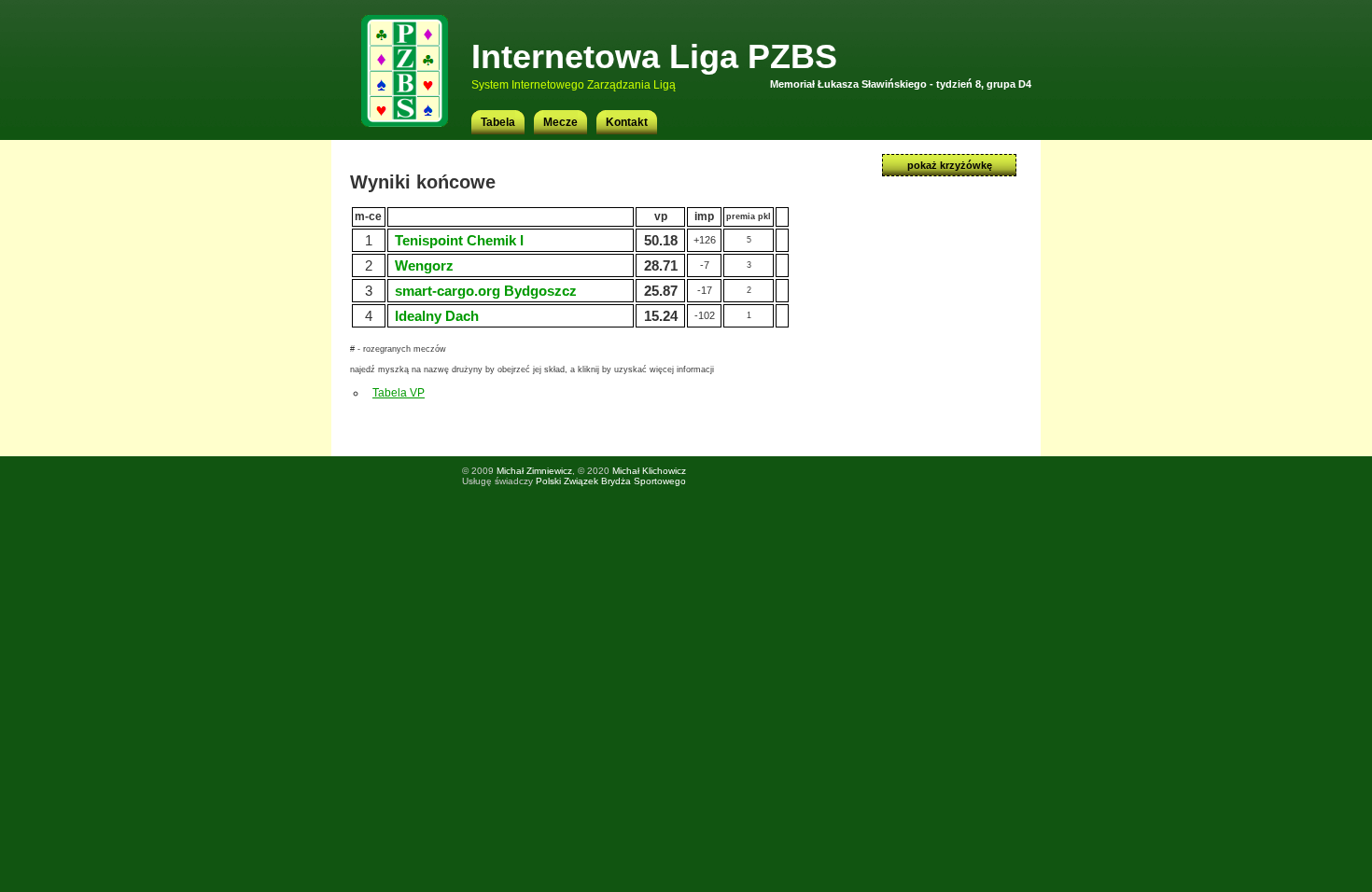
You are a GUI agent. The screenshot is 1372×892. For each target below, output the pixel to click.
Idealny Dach (437, 316)
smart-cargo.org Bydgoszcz (486, 291)
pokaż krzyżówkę (949, 165)
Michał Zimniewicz (534, 471)
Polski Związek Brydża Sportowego (611, 481)
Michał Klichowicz (649, 471)
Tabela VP (398, 392)
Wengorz (424, 265)
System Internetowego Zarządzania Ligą (573, 84)
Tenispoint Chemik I (459, 240)
